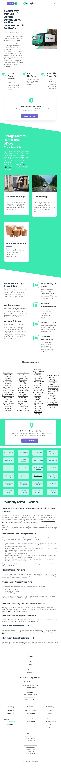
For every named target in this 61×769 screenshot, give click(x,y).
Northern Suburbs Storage (38, 372)
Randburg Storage (23, 410)
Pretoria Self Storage (38, 409)
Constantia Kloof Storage (52, 406)
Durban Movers (30, 747)
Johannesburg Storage (8, 384)
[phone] (35, 681)
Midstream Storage (52, 378)
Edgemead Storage (38, 386)
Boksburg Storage (8, 391)
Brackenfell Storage (8, 406)
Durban (13, 51)
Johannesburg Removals (30, 745)
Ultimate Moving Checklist (30, 694)
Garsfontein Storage (53, 382)
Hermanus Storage (38, 397)
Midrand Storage (38, 403)
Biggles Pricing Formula (30, 687)
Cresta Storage (53, 388)
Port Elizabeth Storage (53, 399)
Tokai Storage (23, 378)
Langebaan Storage (8, 398)
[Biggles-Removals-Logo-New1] (30, 2)
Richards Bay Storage (38, 400)
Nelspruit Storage (53, 397)
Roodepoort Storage (23, 393)
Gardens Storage (53, 384)
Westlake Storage (23, 373)
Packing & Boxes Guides (30, 690)
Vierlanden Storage (38, 375)
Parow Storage (38, 369)
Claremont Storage (38, 406)
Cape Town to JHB (30, 753)
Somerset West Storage (23, 407)
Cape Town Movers (30, 743)
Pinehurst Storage (53, 375)
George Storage (23, 401)
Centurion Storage (8, 382)
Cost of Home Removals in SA (30, 685)
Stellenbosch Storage (8, 379)
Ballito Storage (8, 401)
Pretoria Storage (52, 402)
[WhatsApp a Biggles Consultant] (16, 3)
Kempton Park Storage (23, 404)
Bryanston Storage (38, 391)
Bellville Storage (8, 373)
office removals (9, 168)
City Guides (30, 692)
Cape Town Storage (8, 375)
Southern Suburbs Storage (38, 382)
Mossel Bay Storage (23, 398)
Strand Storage (23, 389)
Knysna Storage (23, 396)
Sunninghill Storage (23, 384)
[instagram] (27, 681)
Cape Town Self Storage (23, 375)
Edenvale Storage (53, 386)
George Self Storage (8, 409)
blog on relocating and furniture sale (14, 611)
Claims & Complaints (29, 697)
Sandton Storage (8, 403)
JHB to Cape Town (30, 751)
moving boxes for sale (48, 293)
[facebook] (24, 681)
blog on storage (33, 622)
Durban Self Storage (38, 413)
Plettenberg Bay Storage (38, 393)
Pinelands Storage (23, 387)
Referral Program (29, 699)
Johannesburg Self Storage (8, 388)
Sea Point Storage (23, 391)
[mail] (32, 681)
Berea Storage (53, 391)
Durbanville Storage (38, 379)
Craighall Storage (53, 390)
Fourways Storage (8, 396)
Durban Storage (53, 404)
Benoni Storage (8, 392)
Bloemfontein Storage (52, 394)
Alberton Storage (8, 394)
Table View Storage (23, 381)
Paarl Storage (38, 389)
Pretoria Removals (30, 749)
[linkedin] (30, 681)
